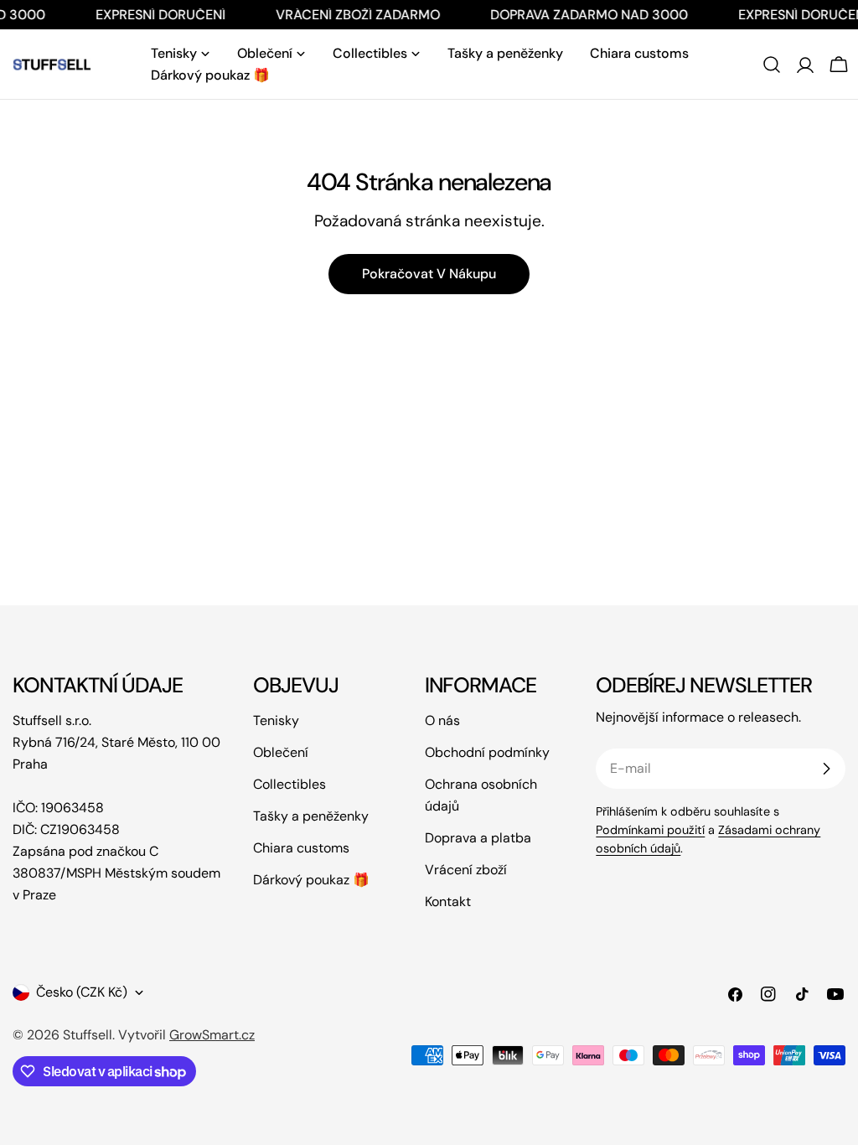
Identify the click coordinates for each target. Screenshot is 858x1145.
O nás (442, 720)
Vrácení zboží (466, 869)
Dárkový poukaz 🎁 (311, 880)
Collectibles (289, 784)
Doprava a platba (478, 838)
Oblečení (280, 752)
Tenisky (276, 720)
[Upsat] (826, 768)
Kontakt (448, 901)
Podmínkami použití (650, 829)
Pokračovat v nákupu (429, 273)
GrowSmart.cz (212, 1035)
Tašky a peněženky (311, 816)
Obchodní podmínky (487, 752)
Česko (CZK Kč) (81, 992)
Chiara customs (301, 848)
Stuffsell (87, 1035)
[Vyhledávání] (771, 64)
